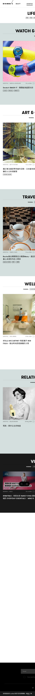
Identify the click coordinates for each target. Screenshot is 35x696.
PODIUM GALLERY (7, 174)
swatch (5, 90)
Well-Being (13, 336)
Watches (11, 90)
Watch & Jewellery (15, 83)
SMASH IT (16, 90)
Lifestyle (5, 83)
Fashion (5, 491)
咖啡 (13, 262)
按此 (28, 693)
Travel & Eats (13, 252)
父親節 (17, 262)
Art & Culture (14, 165)
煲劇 (31, 18)
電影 (27, 18)
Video (11, 491)
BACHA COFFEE (7, 262)
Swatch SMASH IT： (18, 87)
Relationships (14, 421)
